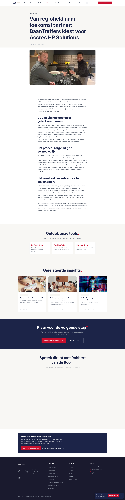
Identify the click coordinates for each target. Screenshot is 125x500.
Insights (47, 3)
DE (92, 2)
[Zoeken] (79, 3)
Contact (54, 3)
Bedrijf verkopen (52, 467)
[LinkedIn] (19, 478)
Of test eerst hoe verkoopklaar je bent (53, 448)
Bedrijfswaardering (53, 473)
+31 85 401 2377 (75, 340)
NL (87, 2)
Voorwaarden (48, 496)
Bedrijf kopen (51, 470)
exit (19, 464)
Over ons (71, 3)
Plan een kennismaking (52, 340)
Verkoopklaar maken (53, 476)
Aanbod (70, 473)
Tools (39, 3)
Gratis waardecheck (105, 2)
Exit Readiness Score (53, 485)
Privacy (42, 496)
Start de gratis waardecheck (30, 448)
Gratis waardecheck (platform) (55, 482)
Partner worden (62, 3)
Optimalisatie (51, 479)
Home (25, 3)
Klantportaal (51, 488)
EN (89, 2)
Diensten (32, 3)
